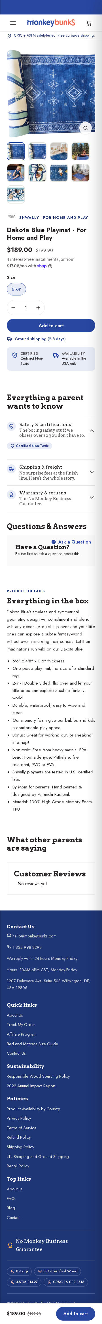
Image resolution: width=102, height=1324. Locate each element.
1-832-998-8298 (26, 947)
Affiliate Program (22, 1034)
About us (14, 1189)
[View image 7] (59, 173)
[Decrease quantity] (13, 307)
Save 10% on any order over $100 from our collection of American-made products (54, 7)
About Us (15, 1015)
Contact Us (16, 1053)
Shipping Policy (20, 1147)
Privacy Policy (19, 1118)
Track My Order (21, 1024)
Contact (13, 1217)
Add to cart (51, 325)
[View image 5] (16, 173)
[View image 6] (37, 173)
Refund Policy (19, 1137)
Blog (11, 1208)
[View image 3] (59, 151)
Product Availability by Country (33, 1109)
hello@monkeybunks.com (34, 936)
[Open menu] (13, 23)
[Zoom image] (85, 128)
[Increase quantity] (38, 307)
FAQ (11, 1198)
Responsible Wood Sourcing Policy (38, 1076)
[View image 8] (80, 173)
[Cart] (89, 23)
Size (11, 277)
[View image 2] (37, 151)
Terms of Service (22, 1128)
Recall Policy (18, 1166)
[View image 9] (16, 194)
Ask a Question (74, 542)
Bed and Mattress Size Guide (32, 1044)
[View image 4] (80, 151)
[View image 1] (16, 151)
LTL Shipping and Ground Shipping (38, 1156)
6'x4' (16, 289)
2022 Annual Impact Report (31, 1086)
